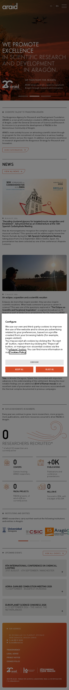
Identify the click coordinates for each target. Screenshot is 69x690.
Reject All (50, 369)
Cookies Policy (18, 352)
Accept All (19, 369)
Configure (34, 362)
